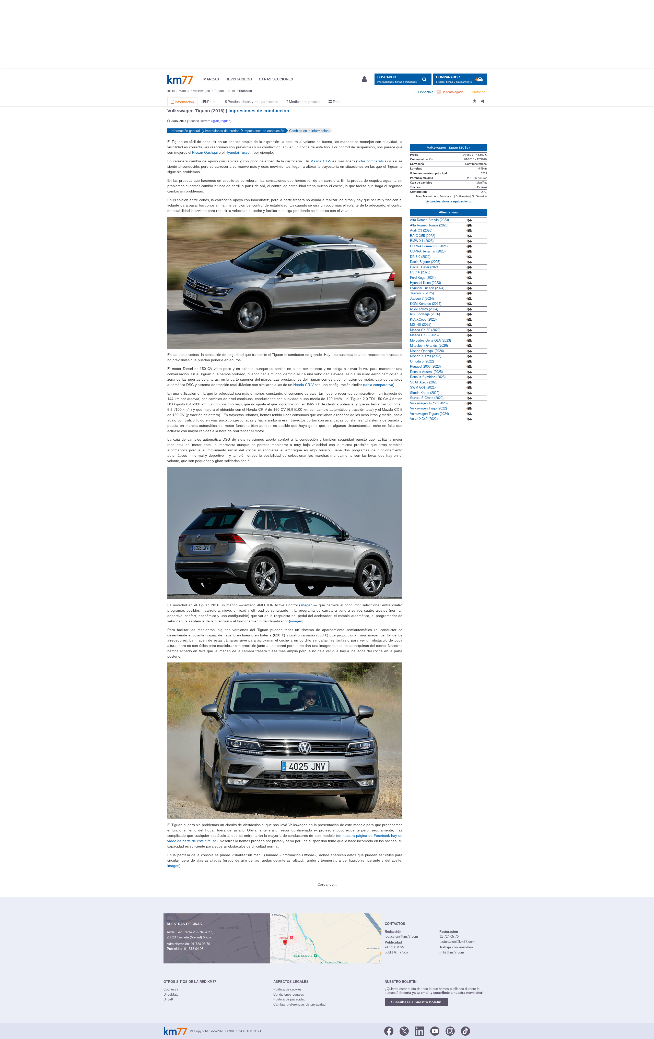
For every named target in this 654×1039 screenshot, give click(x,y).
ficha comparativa (371, 161)
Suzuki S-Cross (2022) (426, 398)
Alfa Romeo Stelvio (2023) (429, 220)
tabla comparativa (378, 385)
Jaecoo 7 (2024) (422, 298)
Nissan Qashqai (205, 152)
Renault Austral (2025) (426, 372)
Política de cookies (287, 989)
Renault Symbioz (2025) (428, 377)
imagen (306, 605)
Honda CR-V (303, 385)
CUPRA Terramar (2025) (428, 251)
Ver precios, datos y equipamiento (448, 201)
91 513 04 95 (193, 949)
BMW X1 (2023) (422, 241)
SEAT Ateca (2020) (424, 382)
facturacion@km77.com (457, 942)
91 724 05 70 (200, 944)
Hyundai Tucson (239, 152)
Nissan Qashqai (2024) (427, 351)
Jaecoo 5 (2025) (422, 293)
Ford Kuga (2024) (423, 278)
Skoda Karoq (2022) (424, 393)
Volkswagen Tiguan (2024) (429, 414)
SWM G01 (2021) (423, 387)
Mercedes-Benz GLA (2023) (430, 340)
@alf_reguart (221, 121)
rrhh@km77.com (451, 952)
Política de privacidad (289, 999)
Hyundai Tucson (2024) (427, 288)
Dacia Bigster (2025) (425, 262)
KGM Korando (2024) (425, 304)
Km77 (180, 79)
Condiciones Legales (288, 994)
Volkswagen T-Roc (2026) (429, 403)
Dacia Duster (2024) (424, 267)
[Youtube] (434, 1031)
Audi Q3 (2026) (421, 230)
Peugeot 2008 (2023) (425, 366)
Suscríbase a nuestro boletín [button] (416, 1002)
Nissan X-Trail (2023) (425, 356)
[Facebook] (388, 1031)
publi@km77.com (398, 952)
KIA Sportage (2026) (425, 314)
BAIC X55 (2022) (422, 236)
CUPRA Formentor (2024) (429, 246)
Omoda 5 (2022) (422, 361)
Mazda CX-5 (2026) (424, 335)
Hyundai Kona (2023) (425, 283)
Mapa (207, 937)
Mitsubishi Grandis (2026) (429, 345)
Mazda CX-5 (320, 161)
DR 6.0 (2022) (420, 257)
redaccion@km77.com (401, 936)
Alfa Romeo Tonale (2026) (429, 225)
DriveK (168, 999)
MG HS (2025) (420, 325)
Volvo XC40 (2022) (424, 419)
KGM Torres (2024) (424, 309)
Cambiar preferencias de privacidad (299, 1004)
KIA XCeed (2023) (423, 319)
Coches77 (171, 989)
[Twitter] (404, 1031)
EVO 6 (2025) (420, 272)
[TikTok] (465, 1031)
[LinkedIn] (419, 1031)
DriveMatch (172, 994)
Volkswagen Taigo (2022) (428, 408)
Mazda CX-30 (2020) (425, 330)
